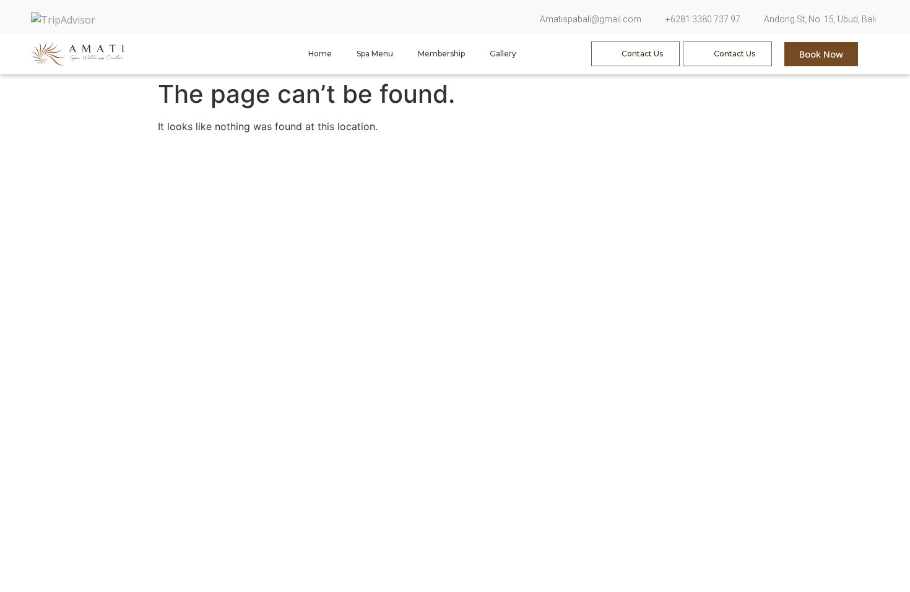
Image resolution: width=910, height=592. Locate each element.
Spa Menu (375, 53)
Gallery (503, 53)
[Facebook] (225, 16)
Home (320, 53)
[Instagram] (250, 16)
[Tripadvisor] (274, 16)
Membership (441, 53)
